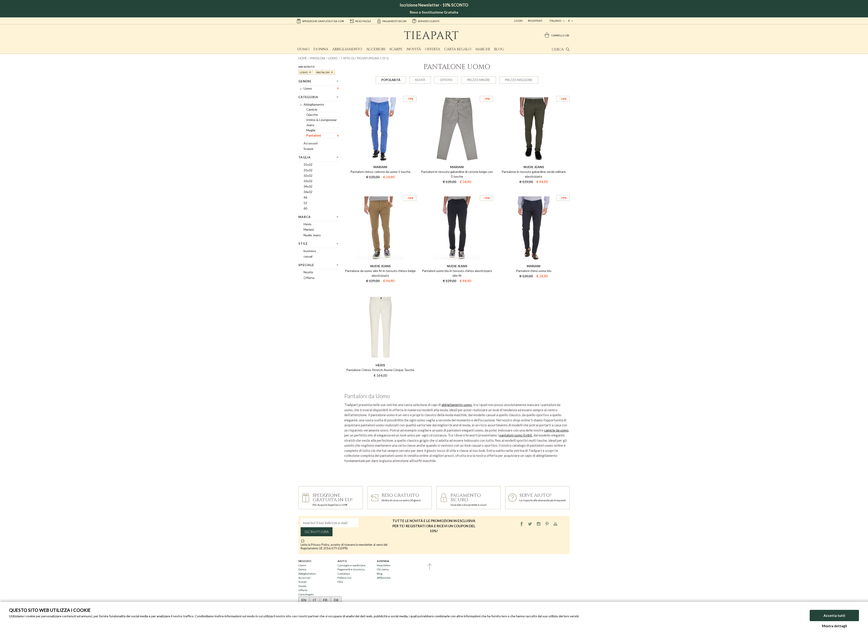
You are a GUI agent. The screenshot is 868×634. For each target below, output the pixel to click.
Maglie (311, 130)
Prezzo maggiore (519, 80)
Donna (321, 49)
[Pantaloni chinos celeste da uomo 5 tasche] (380, 92)
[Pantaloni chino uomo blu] (534, 191)
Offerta (432, 49)
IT (314, 600)
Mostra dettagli (834, 626)
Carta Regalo (457, 49)
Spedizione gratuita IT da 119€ (323, 21)
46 (305, 197)
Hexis (307, 224)
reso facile (363, 21)
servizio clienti (428, 21)
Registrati (535, 20)
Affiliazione (384, 577)
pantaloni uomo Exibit (515, 435)
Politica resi (344, 577)
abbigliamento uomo (456, 405)
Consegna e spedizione (351, 565)
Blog (499, 49)
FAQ (340, 581)
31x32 (308, 164)
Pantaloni (317, 58)
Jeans (310, 125)
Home (302, 58)
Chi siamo (383, 569)
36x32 (308, 192)
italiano (556, 20)
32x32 (308, 175)
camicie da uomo (556, 430)
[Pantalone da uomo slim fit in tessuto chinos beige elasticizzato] (380, 191)
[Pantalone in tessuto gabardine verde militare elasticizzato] (534, 92)
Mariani (309, 229)
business (310, 251)
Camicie (311, 109)
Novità (414, 49)
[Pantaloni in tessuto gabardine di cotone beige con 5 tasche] (457, 92)
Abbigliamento (347, 49)
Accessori (375, 49)
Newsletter (384, 565)
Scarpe (396, 49)
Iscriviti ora (316, 531)
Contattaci (343, 573)
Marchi (482, 49)
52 (305, 203)
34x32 (308, 186)
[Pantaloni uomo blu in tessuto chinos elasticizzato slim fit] (457, 191)
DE (336, 600)
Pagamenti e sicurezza (351, 569)
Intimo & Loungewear (321, 120)
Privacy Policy (320, 544)
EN (303, 600)
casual (308, 256)
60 (305, 208)
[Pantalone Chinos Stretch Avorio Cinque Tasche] (380, 290)
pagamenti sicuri (394, 21)
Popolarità (390, 80)
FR (325, 600)
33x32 (308, 181)
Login (518, 20)
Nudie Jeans (312, 235)
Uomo (303, 49)
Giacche (312, 114)
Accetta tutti (834, 615)
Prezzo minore (478, 80)
